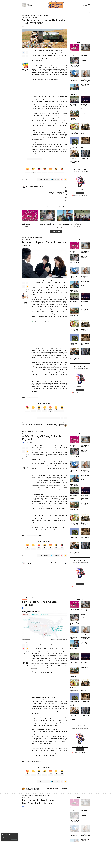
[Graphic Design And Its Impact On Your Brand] (25, 65)
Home (23, 15)
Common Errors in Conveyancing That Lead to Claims (84, 112)
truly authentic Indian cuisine (48, 525)
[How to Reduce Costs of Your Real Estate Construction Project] (74, 113)
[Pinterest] (23, 56)
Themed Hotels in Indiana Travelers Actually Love (84, 59)
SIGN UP (80, 192)
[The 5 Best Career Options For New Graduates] (74, 99)
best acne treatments (34, 761)
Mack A (25, 26)
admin (25, 442)
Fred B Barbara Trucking (34, 159)
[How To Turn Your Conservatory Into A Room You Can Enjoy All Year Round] (74, 153)
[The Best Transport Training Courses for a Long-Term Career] (74, 86)
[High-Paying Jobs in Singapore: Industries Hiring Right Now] (85, 126)
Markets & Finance (32, 17)
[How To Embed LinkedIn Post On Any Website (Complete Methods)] (74, 73)
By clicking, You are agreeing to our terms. (80, 195)
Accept (13, 839)
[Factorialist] (56, 5)
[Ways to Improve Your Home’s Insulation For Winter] (85, 140)
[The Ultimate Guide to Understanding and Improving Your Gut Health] (74, 126)
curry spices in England (34, 535)
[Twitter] (27, 52)
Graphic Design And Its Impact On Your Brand (25, 70)
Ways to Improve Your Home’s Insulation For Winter (85, 146)
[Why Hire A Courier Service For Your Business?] (25, 295)
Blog (26, 15)
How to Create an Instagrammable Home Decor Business (85, 54)
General (24, 599)
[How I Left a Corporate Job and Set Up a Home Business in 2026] (74, 60)
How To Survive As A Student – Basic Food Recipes (25, 466)
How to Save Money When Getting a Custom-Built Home (25, 664)
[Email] (27, 56)
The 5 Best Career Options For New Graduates (73, 105)
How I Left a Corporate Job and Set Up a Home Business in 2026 (74, 66)
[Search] (89, 12)
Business (24, 17)
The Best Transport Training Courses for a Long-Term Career (74, 93)
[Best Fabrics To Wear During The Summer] (85, 153)
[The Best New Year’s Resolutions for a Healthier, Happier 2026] (85, 99)
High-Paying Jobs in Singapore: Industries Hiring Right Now (85, 132)
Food (23, 433)
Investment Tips (32, 397)
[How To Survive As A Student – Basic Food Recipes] (25, 460)
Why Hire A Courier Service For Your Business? (25, 301)
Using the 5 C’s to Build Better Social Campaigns (74, 54)
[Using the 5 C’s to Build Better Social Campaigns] (74, 47)
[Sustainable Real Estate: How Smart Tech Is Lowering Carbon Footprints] (74, 140)
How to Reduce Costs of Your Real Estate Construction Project (74, 119)
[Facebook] (23, 52)
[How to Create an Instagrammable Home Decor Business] (85, 47)
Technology (25, 797)
